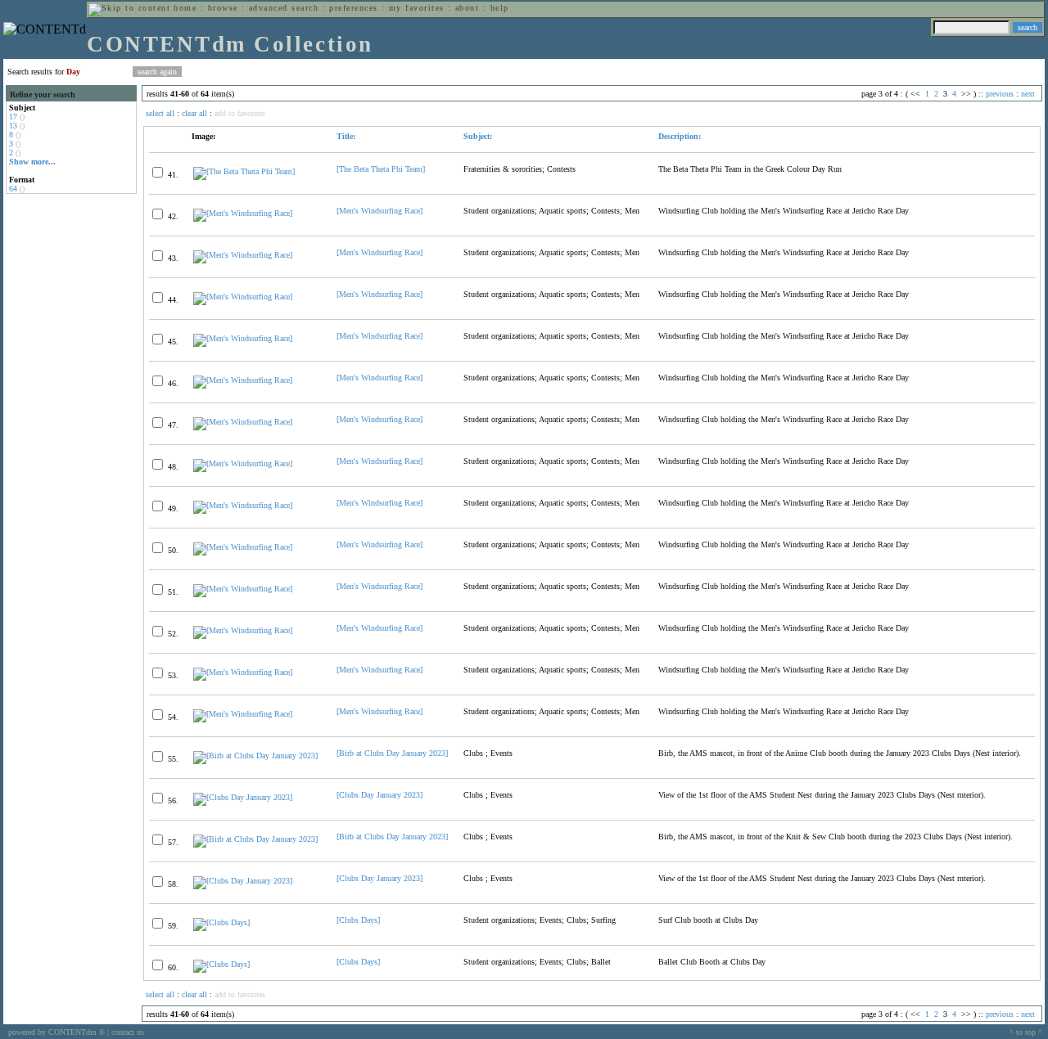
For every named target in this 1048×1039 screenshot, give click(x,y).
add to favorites (240, 113)
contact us (127, 1032)
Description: (679, 136)
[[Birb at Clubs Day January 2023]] (255, 755)
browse (223, 7)
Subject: (477, 136)
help (499, 7)
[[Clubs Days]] (221, 922)
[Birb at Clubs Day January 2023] (392, 753)
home (185, 7)
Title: (346, 136)
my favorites (417, 7)
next (1028, 93)
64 (13, 188)
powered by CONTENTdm (56, 1032)
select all (160, 113)
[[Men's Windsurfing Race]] (242, 213)
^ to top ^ (1026, 1032)
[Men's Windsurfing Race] (379, 210)
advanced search (283, 7)
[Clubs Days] (358, 919)
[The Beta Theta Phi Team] (381, 168)
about (467, 7)
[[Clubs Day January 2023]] (242, 797)
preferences (353, 7)
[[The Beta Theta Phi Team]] (244, 171)
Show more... (32, 161)
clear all (194, 113)
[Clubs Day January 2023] (379, 794)
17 (13, 116)
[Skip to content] (129, 7)
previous (1000, 93)
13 (13, 125)
